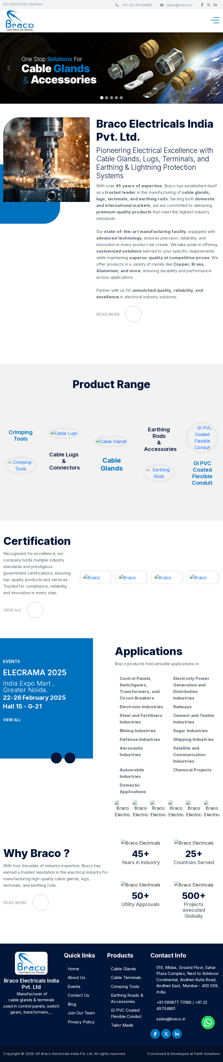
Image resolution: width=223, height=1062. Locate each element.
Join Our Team (81, 1012)
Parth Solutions (206, 1053)
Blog (72, 1004)
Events (74, 986)
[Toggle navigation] (216, 20)
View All (12, 719)
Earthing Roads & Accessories (127, 998)
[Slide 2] (106, 97)
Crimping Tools (125, 986)
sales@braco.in (179, 5)
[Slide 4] (116, 97)
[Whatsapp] (208, 1022)
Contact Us (78, 995)
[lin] (166, 1034)
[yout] (177, 1034)
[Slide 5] (121, 97)
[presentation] (56, 758)
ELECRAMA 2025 (35, 672)
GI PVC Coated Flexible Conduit (126, 1013)
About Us (76, 977)
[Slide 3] (111, 97)
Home (73, 968)
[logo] (19, 20)
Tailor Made (122, 1025)
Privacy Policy (81, 1021)
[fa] (155, 1034)
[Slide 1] (101, 97)
